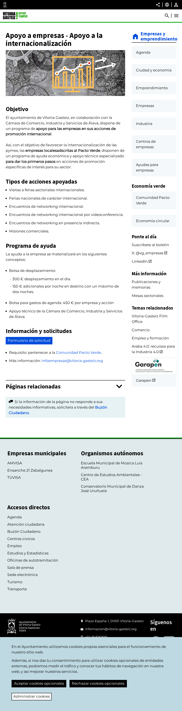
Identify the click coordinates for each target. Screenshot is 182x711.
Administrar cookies (31, 696)
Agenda (14, 517)
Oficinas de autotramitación (32, 560)
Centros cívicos (21, 538)
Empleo (14, 546)
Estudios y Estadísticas (28, 553)
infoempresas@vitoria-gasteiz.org (72, 360)
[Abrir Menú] (176, 15)
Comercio (141, 330)
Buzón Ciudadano (24, 531)
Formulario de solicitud (29, 340)
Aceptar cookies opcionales (39, 683)
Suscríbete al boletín (150, 245)
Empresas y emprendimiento (158, 36)
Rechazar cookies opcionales (98, 683)
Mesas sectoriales (147, 295)
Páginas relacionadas (33, 386)
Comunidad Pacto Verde (78, 352)
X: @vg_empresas (147, 253)
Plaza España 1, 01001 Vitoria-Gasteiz (114, 621)
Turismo (14, 582)
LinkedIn (140, 261)
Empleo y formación (150, 338)
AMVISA (14, 463)
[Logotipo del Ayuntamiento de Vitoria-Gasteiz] (23, 626)
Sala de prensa (20, 567)
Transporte (17, 589)
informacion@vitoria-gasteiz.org (110, 629)
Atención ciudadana (25, 524)
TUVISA (14, 477)
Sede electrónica (22, 574)
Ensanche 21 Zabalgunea (29, 470)
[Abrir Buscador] (168, 15)
